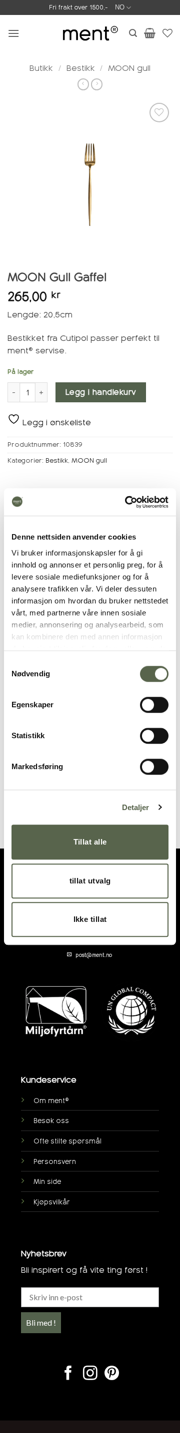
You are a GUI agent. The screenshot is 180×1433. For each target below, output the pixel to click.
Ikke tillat (90, 919)
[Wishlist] (167, 33)
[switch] (154, 705)
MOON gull (129, 68)
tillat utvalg (90, 880)
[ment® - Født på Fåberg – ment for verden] (90, 33)
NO (119, 7)
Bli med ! (41, 1322)
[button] (14, 33)
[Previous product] (96, 84)
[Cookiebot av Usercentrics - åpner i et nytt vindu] (127, 502)
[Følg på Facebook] (68, 1374)
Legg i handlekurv (101, 392)
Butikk (41, 68)
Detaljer (136, 807)
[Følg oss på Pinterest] (111, 1374)
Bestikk (80, 68)
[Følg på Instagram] (90, 1374)
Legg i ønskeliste (55, 422)
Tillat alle (90, 842)
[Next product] (83, 84)
